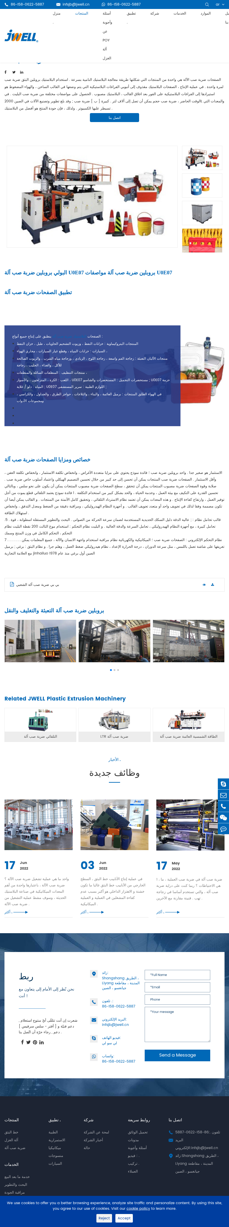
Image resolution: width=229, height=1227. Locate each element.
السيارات (55, 1164)
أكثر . (16, 912)
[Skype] (223, 783)
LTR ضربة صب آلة (114, 736)
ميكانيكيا (55, 1148)
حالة (87, 1148)
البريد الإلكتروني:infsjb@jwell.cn (196, 1144)
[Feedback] (223, 828)
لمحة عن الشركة (96, 1132)
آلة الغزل (11, 1140)
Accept (124, 1218)
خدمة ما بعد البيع (17, 1177)
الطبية (53, 1132)
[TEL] (223, 806)
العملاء (133, 1171)
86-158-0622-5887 (124, 4)
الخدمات (180, 13)
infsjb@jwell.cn (72, 4)
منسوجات (56, 1156)
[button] (111, 670)
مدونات (133, 1140)
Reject (104, 1218)
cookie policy (138, 1209)
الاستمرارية (57, 1140)
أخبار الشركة (93, 1140)
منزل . (57, 18)
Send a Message (177, 1055)
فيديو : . (134, 1156)
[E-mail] (223, 795)
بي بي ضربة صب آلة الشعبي (37, 585)
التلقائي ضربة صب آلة (40, 736)
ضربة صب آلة (14, 1148)
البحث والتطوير (15, 1185)
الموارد (206, 13)
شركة (154, 13)
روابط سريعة (139, 1120)
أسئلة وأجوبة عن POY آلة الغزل (107, 36)
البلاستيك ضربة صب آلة (69, 336)
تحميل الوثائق (138, 1132)
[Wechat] (223, 817)
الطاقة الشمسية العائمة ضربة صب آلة (188, 736)
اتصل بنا (115, 118)
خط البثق (11, 1132)
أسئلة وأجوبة (137, 1148)
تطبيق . (131, 18)
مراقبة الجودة (14, 1192)
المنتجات (81, 13)
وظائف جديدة (114, 774)
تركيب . (133, 1164)
